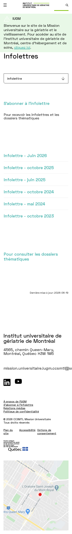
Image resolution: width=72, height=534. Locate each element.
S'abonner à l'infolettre (18, 404)
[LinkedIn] (6, 382)
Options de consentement (46, 431)
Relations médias (14, 408)
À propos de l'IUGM (15, 401)
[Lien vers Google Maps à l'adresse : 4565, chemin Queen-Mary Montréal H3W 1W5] (36, 495)
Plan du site (8, 431)
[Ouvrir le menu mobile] (5, 5)
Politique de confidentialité (21, 411)
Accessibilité (27, 430)
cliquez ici (22, 47)
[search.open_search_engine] (67, 5)
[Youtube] (18, 382)
